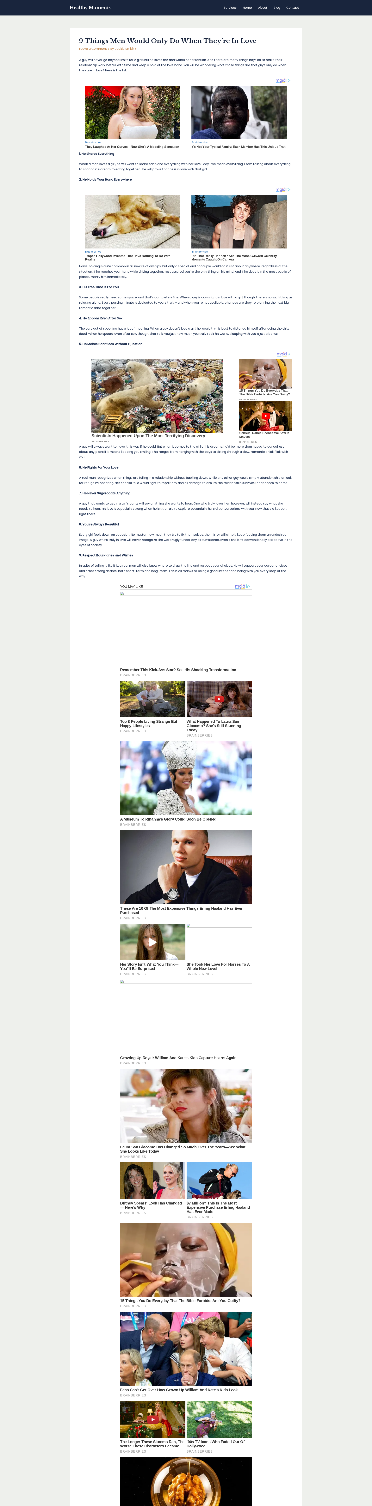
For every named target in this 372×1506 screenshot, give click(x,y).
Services (230, 7)
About (262, 7)
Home (247, 7)
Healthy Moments (90, 7)
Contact (292, 7)
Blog (277, 7)
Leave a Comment (93, 48)
